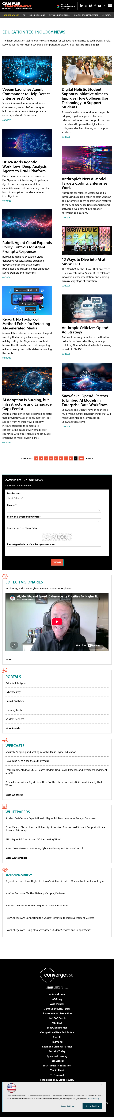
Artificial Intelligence (16, 683)
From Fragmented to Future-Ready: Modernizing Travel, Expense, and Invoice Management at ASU (56, 771)
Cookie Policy (93, 1098)
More (8, 659)
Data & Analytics (14, 701)
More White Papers (16, 857)
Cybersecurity (12, 692)
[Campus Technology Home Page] (17, 5)
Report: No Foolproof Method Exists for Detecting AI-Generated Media (26, 323)
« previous (27, 458)
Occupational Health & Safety (57, 1032)
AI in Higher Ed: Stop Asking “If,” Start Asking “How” (33, 839)
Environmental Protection (57, 1013)
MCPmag (57, 1023)
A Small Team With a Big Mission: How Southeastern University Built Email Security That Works (53, 783)
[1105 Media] (57, 987)
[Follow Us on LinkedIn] (81, 5)
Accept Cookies (92, 1106)
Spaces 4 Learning (57, 1056)
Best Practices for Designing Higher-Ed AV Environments (36, 905)
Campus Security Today (57, 1008)
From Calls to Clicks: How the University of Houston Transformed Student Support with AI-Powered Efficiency (55, 828)
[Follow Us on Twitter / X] (86, 6)
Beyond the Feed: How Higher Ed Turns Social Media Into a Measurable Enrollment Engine (55, 881)
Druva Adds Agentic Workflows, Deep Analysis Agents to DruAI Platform (24, 166)
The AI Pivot (57, 1070)
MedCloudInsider (57, 1027)
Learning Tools (13, 710)
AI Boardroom (57, 994)
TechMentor (57, 1060)
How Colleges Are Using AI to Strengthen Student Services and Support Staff (48, 930)
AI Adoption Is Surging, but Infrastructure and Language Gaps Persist (27, 404)
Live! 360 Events (57, 1018)
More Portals (12, 728)
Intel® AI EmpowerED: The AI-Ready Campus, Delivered (35, 893)
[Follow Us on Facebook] (95, 5)
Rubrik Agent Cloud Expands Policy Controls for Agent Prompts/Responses (27, 247)
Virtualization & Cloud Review (57, 1079)
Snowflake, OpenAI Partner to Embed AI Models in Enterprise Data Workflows (85, 400)
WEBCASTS (14, 745)
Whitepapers (17, 811)
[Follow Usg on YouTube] (99, 5)
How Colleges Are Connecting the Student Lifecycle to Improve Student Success (49, 917)
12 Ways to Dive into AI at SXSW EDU (83, 261)
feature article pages (87, 44)
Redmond (57, 1041)
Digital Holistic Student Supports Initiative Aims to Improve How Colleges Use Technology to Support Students (85, 98)
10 (81, 458)
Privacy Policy (30, 528)
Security (106, 15)
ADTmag (57, 999)
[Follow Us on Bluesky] (90, 5)
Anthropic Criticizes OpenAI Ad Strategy (85, 329)
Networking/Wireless (60, 15)
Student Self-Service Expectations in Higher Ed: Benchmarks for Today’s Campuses (50, 818)
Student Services (14, 719)
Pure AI (57, 1037)
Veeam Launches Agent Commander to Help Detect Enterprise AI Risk (26, 94)
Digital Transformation (86, 15)
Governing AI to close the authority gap (27, 761)
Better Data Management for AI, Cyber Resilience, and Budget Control (44, 848)
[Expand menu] (109, 6)
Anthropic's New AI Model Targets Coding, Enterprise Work (84, 183)
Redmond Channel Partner (57, 1046)
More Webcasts (14, 794)
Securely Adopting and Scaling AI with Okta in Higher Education (40, 752)
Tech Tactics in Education (57, 1065)
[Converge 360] (57, 975)
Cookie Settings (67, 1106)
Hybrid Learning (37, 15)
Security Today (57, 1051)
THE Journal (57, 1075)
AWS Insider (57, 1004)
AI (24, 15)
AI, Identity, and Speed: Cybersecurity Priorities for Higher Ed (38, 588)
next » (89, 458)
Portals (13, 676)
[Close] (101, 1085)
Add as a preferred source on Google (68, 6)
